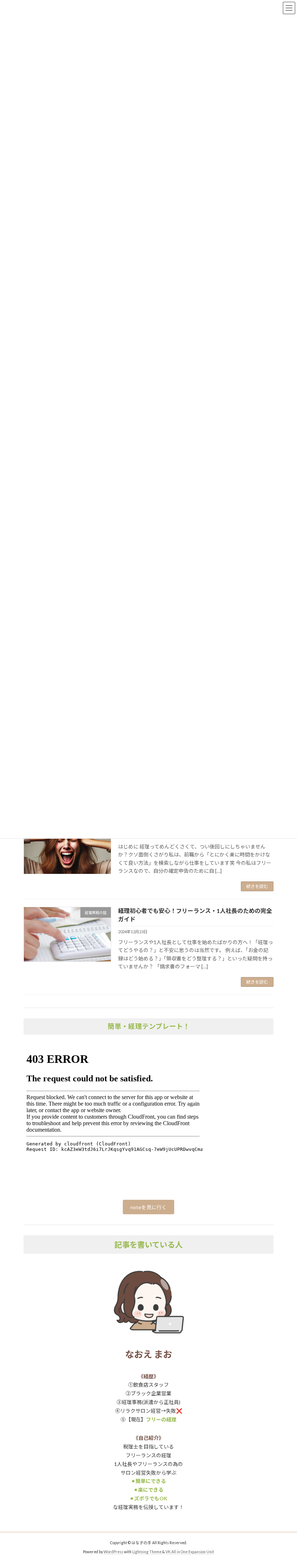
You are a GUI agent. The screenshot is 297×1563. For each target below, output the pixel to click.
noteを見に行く (148, 1207)
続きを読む (257, 886)
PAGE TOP (283, 1509)
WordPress (113, 1552)
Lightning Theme (147, 1552)
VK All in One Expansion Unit (190, 1552)
